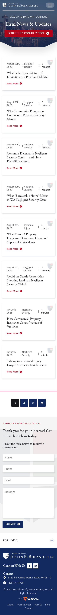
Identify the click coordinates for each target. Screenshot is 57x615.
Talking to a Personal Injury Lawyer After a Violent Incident (26, 363)
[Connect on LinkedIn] (35, 565)
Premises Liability (29, 65)
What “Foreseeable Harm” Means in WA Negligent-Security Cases (27, 198)
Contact (29, 608)
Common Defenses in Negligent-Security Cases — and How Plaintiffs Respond (27, 158)
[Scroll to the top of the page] (6, 608)
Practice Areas (24, 604)
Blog (47, 604)
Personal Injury (28, 226)
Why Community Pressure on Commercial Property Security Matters (25, 115)
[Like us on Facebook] (29, 565)
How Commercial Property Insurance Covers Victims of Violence (24, 323)
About (10, 604)
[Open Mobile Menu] (50, 5)
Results (38, 604)
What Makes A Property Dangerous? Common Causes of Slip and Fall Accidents (27, 238)
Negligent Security (29, 104)
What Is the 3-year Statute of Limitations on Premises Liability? (27, 75)
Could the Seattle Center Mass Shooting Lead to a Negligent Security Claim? (25, 281)
